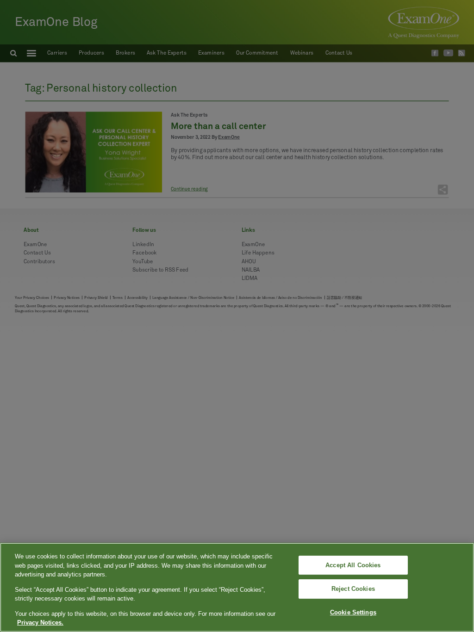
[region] (237, 587)
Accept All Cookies (352, 565)
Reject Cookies (353, 588)
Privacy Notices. (40, 622)
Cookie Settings (353, 612)
